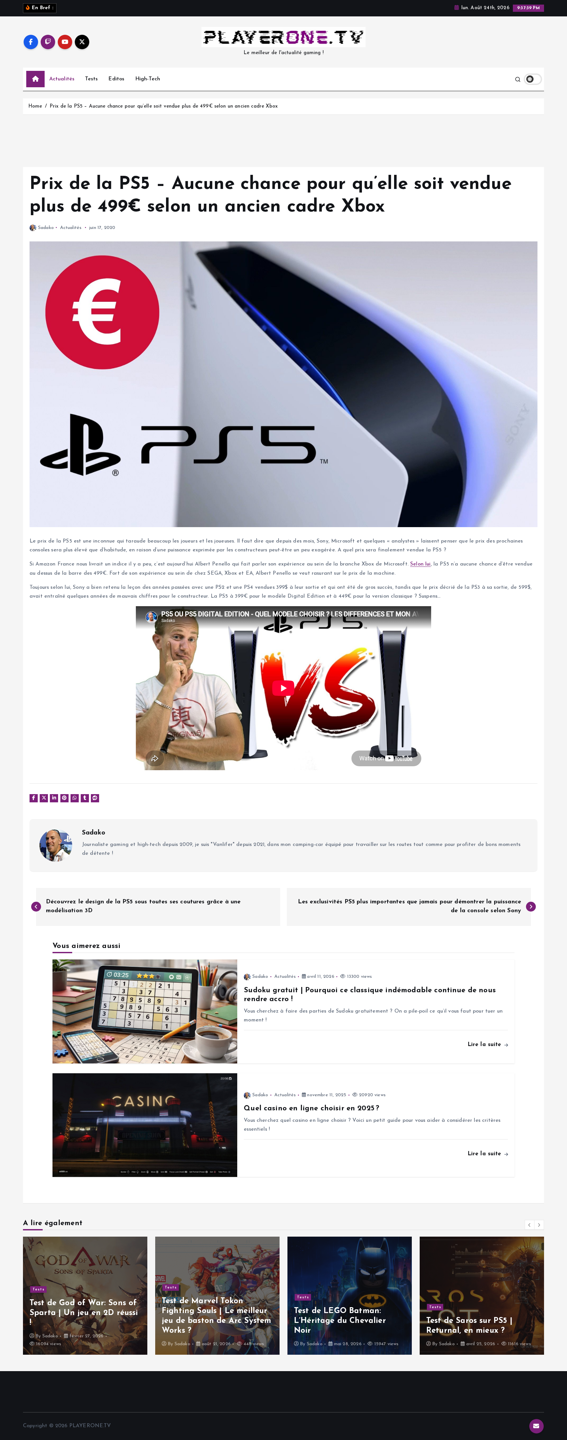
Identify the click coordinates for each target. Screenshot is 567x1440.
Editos (116, 79)
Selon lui (420, 564)
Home (35, 106)
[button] (530, 1225)
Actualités (62, 79)
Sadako (46, 227)
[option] (85, 1296)
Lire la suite (485, 1044)
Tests (91, 79)
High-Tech (147, 79)
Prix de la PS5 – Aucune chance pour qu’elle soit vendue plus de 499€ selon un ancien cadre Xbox (164, 106)
